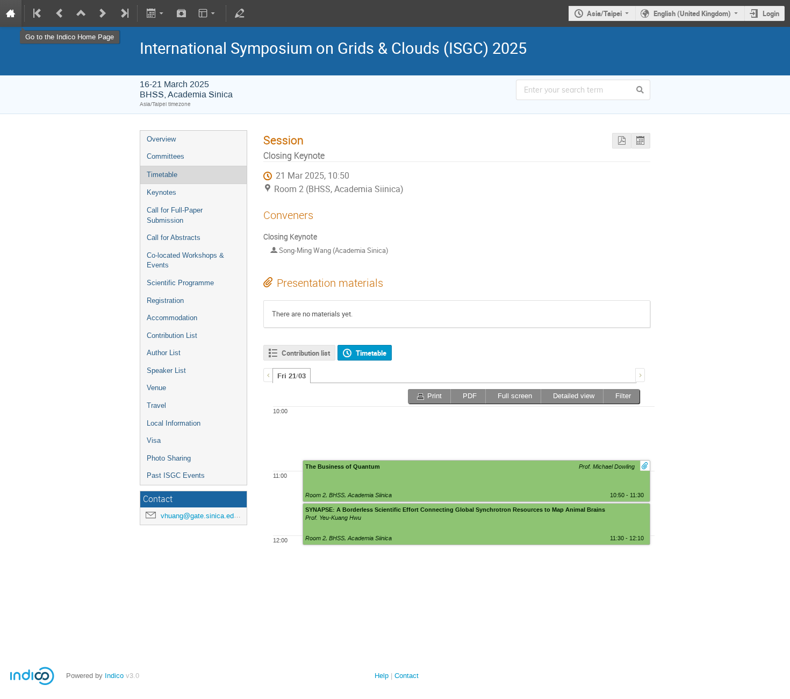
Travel (156, 405)
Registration (165, 300)
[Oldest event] (38, 13)
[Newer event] (102, 13)
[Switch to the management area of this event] (239, 13)
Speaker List (166, 370)
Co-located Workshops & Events (185, 260)
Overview (161, 139)
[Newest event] (123, 13)
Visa (154, 440)
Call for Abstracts (173, 238)
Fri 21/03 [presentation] (291, 376)
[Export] (155, 13)
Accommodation (172, 318)
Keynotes (161, 192)
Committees (165, 156)
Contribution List (172, 335)
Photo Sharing (169, 458)
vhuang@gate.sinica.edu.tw (204, 515)
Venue (156, 388)
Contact (406, 675)
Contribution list (306, 353)
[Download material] (181, 13)
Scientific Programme (180, 283)
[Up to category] (81, 13)
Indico (114, 675)
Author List (164, 353)
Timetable (162, 175)
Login (771, 13)
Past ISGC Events (176, 475)
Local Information (173, 423)
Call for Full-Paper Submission (175, 215)
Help (382, 675)
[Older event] (59, 13)
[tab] (291, 375)
